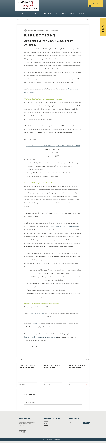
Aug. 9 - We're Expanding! (77, 366)
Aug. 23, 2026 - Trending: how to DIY (27, 366)
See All (87, 359)
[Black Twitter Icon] (103, 26)
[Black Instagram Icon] (103, 29)
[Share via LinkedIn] (32, 346)
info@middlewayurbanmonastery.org (27, 425)
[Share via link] (36, 346)
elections (41, 19)
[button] (89, 5)
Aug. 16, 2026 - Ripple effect (52, 366)
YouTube (45, 423)
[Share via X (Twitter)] (29, 346)
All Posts (19, 19)
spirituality (26, 19)
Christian (34, 19)
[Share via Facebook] (25, 346)
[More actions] (81, 30)
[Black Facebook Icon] (103, 23)
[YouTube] (103, 32)
